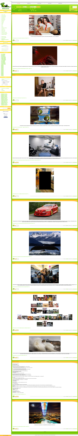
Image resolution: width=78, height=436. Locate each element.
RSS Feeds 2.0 (3, 38)
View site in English (4, 37)
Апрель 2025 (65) (3, 62)
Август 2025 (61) (3, 60)
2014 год (2, 70)
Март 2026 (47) (3, 56)
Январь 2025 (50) (3, 64)
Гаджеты (3, 22)
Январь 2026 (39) (3, 57)
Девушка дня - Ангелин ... (4, 94)
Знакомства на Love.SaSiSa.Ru (5, 88)
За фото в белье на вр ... (4, 101)
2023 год (2, 65)
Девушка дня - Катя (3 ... (4, 93)
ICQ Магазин (3, 90)
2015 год (2, 69)
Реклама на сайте (4, 36)
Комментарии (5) (75, 129)
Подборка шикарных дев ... (4, 99)
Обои (2, 24)
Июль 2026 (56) (3, 54)
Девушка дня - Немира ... (4, 95)
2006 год (2, 74)
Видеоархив (3, 20)
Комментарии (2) (75, 70)
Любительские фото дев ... (4, 102)
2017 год (2, 68)
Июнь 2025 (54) (3, 61)
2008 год (2, 73)
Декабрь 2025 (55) (3, 58)
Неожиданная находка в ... (4, 104)
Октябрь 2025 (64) (3, 59)
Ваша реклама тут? (5, 42)
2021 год (2, 66)
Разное (14, 13)
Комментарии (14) (75, 225)
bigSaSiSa (7, 435)
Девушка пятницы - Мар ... (4, 97)
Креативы (3, 21)
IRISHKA (67, 40)
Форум (2, 23)
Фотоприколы (15, 166)
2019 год (2, 67)
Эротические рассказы (4, 33)
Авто (2, 25)
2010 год (2, 72)
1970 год (2, 75)
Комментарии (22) (75, 40)
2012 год (2, 71)
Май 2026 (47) (3, 55)
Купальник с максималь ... (4, 100)
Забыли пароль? (72, 10)
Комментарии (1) (75, 162)
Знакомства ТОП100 (4, 34)
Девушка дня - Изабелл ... (4, 98)
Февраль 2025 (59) (3, 63)
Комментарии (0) (75, 396)
